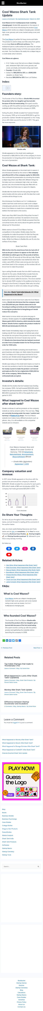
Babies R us (15, 416)
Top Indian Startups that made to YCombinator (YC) (18, 665)
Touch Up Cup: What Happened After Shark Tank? (23, 579)
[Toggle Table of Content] (6, 88)
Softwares (5, 845)
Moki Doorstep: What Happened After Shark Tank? (23, 567)
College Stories (7, 825)
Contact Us (21, 1007)
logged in (16, 722)
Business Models (8, 816)
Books (4, 812)
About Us (21, 1004)
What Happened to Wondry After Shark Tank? (17, 740)
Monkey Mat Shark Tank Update (18, 690)
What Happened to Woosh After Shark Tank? (17, 743)
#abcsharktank (15, 454)
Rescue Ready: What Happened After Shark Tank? (23, 570)
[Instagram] (25, 548)
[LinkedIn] (33, 548)
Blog (17, 668)
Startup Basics (21, 706)
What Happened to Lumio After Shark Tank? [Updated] (20, 677)
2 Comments (8, 706)
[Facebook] (9, 548)
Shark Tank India (8, 838)
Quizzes (21, 985)
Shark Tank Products (26, 680)
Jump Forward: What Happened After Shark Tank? (23, 582)
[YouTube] (9, 554)
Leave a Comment (8, 19)
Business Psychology (9, 819)
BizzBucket (21, 980)
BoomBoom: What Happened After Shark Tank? (22, 572)
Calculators (21, 992)
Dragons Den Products (10, 829)
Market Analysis (7, 835)
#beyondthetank (18, 457)
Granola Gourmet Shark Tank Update (14, 753)
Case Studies (6, 822)
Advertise (21, 1000)
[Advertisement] (21, 898)
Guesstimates (7, 832)
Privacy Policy (21, 1002)
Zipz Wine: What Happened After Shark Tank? (21, 565)
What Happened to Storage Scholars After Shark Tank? (21, 746)
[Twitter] (17, 548)
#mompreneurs (27, 454)
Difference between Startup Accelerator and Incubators (16, 703)
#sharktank (28, 452)
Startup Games (21, 983)
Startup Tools (6, 855)
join (13, 531)
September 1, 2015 (22, 464)
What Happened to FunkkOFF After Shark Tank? (18, 750)
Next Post (38, 648)
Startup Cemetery (8, 852)
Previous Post (6, 648)
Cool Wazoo (9, 39)
